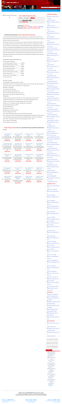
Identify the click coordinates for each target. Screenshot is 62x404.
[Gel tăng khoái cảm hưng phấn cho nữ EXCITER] (17, 180)
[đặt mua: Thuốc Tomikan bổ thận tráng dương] (32, 18)
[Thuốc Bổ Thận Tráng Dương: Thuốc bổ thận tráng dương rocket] (39, 147)
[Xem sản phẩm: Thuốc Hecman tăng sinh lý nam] (3, 15)
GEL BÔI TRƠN (31, 10)
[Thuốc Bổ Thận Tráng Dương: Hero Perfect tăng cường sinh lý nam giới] (17, 147)
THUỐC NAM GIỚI (38, 10)
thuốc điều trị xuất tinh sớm (37, 127)
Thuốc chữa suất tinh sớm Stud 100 (7, 177)
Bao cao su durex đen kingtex (18, 168)
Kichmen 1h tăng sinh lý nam (29, 155)
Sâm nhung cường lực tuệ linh (29, 135)
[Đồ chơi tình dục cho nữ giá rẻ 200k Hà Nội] (7, 171)
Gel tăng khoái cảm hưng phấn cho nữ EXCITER (18, 177)
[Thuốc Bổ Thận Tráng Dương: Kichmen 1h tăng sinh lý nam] (28, 158)
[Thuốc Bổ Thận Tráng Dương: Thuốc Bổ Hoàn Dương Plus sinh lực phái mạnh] (7, 148)
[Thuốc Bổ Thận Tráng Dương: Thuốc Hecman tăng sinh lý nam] (28, 147)
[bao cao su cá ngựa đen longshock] (28, 179)
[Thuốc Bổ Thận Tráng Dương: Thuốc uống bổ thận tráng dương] (7, 137)
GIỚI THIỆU (45, 10)
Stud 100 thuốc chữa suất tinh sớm (39, 168)
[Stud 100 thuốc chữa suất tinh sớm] (39, 171)
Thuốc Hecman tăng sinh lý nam (28, 144)
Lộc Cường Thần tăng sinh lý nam (39, 155)
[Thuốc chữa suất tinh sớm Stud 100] (7, 179)
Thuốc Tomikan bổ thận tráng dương (18, 135)
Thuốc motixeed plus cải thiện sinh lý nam (18, 155)
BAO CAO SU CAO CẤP (12, 10)
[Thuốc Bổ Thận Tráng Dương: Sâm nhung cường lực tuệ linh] (28, 137)
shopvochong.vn (20, 28)
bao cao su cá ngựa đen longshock (28, 177)
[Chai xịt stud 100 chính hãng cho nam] (28, 171)
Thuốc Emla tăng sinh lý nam (39, 135)
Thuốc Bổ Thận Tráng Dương (11, 34)
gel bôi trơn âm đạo (26, 127)
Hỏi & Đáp (55, 10)
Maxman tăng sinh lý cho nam (7, 155)
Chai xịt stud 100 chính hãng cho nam (29, 168)
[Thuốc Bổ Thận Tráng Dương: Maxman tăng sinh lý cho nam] (7, 158)
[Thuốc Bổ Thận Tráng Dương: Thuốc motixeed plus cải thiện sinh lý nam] (17, 158)
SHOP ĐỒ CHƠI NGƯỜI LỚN (22, 10)
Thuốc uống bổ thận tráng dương (7, 135)
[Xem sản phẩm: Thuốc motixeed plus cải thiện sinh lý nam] (9, 17)
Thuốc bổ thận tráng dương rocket (39, 144)
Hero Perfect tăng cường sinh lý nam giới (18, 144)
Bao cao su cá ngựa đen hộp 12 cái (39, 177)
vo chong (42, 392)
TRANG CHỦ (4, 10)
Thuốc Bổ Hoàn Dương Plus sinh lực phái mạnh (7, 144)
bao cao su (18, 127)
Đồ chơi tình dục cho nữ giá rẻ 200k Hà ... (7, 168)
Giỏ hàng (50, 10)
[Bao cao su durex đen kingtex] (17, 171)
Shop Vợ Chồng (20, 26)
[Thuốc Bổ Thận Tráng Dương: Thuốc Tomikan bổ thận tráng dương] (17, 137)
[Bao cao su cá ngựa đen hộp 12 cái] (39, 179)
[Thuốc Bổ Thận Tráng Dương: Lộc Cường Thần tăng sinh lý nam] (39, 158)
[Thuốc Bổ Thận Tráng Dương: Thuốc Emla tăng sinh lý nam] (39, 137)
